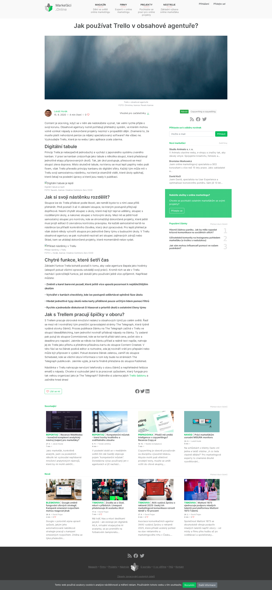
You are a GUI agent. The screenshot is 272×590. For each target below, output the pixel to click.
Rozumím (189, 585)
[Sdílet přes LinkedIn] (147, 392)
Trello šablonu (137, 375)
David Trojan (58, 514)
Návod (184, 111)
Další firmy (223, 143)
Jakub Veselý (58, 444)
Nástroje (124, 567)
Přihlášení (204, 3)
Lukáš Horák (60, 111)
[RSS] (192, 120)
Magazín (92, 567)
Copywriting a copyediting (203, 111)
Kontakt (180, 567)
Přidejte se (176, 210)
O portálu (146, 567)
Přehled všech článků (218, 224)
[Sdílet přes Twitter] (142, 392)
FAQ (171, 567)
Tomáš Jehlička (104, 444)
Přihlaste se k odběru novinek (185, 127)
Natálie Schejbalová (154, 444)
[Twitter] (204, 120)
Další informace (207, 585)
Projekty (112, 567)
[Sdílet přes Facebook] (137, 392)
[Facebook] (198, 120)
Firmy (103, 567)
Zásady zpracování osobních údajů (136, 576)
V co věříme (159, 567)
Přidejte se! (219, 3)
